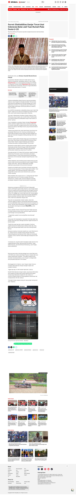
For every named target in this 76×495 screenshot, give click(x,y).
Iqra (17, 470)
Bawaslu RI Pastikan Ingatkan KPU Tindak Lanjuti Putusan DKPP (13, 93)
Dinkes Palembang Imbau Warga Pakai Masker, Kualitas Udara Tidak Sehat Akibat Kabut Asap (58, 46)
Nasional (10, 9)
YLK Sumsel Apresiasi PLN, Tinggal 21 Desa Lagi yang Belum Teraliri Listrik (58, 55)
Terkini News (51, 94)
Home (9, 21)
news (36, 6)
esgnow (54, 6)
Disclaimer (10, 483)
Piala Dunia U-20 (26, 84)
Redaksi (17, 481)
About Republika (11, 481)
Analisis (17, 471)
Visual (17, 474)
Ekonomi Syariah (17, 6)
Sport (19, 9)
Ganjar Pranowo (12, 82)
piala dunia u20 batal (27, 349)
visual (58, 6)
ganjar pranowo (35, 349)
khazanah (28, 6)
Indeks (65, 6)
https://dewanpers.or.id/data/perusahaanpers (17, 489)
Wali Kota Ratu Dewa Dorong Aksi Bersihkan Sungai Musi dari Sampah (59, 42)
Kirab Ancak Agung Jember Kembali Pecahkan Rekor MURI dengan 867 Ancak (59, 51)
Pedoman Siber (27, 481)
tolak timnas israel (11, 352)
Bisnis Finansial (47, 6)
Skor (25, 468)
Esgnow (9, 474)
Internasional (23, 9)
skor (23, 6)
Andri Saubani (12, 33)
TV (62, 6)
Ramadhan (18, 476)
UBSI (27, 9)
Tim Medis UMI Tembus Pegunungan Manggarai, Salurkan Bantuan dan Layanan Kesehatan (59, 68)
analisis (41, 6)
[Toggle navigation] (9, 2)
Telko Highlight (32, 9)
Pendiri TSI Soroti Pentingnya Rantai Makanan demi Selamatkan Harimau (59, 64)
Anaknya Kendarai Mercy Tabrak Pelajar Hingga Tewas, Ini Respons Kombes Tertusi (32, 94)
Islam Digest (26, 470)
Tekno (17, 473)
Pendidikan (15, 9)
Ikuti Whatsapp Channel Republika (24, 343)
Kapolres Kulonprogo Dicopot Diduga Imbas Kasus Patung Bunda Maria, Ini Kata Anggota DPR (23, 94)
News (12, 21)
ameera (10, 6)
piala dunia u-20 (11, 349)
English (25, 474)
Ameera (9, 468)
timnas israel (42, 349)
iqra (33, 6)
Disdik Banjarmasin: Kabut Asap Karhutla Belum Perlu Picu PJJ (58, 60)
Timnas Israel (33, 122)
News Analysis (16, 21)
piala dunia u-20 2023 (19, 349)
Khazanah (9, 470)
